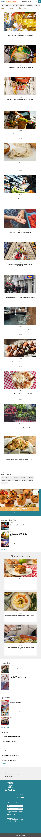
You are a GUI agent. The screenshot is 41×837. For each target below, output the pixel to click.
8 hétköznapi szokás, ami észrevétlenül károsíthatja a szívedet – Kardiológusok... (20, 648)
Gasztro (20, 162)
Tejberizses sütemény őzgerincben (17, 711)
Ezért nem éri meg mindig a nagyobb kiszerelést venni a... (20, 35)
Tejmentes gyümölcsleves (15, 702)
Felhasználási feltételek (20, 794)
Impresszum (20, 798)
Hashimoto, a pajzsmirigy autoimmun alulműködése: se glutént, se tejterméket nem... (18, 534)
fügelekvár (31, 477)
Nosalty (20, 104)
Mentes (20, 261)
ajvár (3, 477)
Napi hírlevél (11, 814)
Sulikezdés (11, 522)
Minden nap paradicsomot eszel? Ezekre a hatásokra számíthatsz (18, 525)
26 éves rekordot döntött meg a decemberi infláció (20, 232)
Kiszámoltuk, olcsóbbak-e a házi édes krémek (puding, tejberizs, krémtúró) (20, 394)
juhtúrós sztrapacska (6, 5)
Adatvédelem (20, 796)
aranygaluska (30, 5)
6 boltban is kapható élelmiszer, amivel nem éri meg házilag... (20, 166)
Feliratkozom (20, 808)
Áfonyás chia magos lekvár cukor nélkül (11, 736)
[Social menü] (30, 1)
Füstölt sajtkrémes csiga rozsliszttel (10, 755)
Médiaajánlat (20, 800)
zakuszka (22, 5)
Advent (20, 294)
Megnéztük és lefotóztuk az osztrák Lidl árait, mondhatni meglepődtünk (20, 265)
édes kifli (11, 717)
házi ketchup (16, 477)
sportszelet (15, 5)
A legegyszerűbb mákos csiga (9, 741)
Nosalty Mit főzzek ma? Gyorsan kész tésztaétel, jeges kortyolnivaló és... (20, 582)
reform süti (12, 708)
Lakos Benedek (20, 39)
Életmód (20, 96)
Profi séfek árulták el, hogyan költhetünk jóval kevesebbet (20, 67)
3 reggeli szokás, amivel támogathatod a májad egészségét (19, 668)
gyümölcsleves (12, 700)
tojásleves (30, 480)
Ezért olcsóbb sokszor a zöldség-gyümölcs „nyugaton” (20, 427)
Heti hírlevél (18, 814)
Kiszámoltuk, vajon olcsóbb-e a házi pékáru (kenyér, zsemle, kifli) (20, 459)
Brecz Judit (20, 653)
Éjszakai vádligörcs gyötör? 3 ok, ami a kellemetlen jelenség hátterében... (18, 685)
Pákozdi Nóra (20, 72)
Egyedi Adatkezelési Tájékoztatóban (15, 828)
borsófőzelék (4, 483)
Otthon (20, 130)
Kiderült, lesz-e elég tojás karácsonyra (20, 361)
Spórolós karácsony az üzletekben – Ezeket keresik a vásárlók (20, 329)
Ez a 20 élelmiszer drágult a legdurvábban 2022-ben (20, 198)
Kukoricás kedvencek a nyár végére (12, 774)
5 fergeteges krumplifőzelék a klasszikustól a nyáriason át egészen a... (20, 615)
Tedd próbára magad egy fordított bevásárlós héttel (20, 133)
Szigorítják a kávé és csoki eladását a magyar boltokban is (20, 99)
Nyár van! (11, 531)
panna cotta (24, 477)
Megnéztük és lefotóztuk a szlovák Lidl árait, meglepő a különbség (20, 297)
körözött (24, 480)
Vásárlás (20, 31)
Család (20, 64)
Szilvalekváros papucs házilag (16, 719)
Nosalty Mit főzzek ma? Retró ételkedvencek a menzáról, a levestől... (18, 677)
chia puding (17, 480)
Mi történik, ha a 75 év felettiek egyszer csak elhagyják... (18, 543)
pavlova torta (9, 477)
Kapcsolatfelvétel (20, 797)
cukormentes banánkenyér (7, 480)
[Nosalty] (3, 1)
